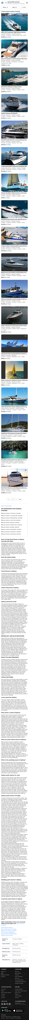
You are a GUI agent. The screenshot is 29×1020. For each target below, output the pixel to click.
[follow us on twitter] (2, 1004)
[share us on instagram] (7, 1004)
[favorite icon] (26, 15)
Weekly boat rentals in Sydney (9, 930)
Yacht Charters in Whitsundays (9, 933)
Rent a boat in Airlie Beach (7, 932)
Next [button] (20, 499)
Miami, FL (17, 994)
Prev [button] (9, 499)
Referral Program (19, 983)
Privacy (3, 1018)
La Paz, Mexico (18, 989)
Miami (2, 990)
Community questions (20, 981)
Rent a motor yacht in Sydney (8, 929)
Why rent (17, 971)
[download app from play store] (6, 1010)
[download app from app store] (18, 1010)
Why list (17, 974)
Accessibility (18, 1018)
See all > (3, 997)
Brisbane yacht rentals (7, 935)
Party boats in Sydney (6, 927)
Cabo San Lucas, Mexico (21, 990)
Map (13, 7)
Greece (3, 996)
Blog (2, 973)
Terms (7, 1018)
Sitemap (12, 1018)
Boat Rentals (18, 973)
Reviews (17, 978)
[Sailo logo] (3, 1015)
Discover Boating (19, 980)
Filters (4, 7)
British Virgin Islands (6, 992)
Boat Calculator (18, 976)
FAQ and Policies (5, 974)
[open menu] (28, 2)
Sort (24, 7)
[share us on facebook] (5, 1004)
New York (3, 989)
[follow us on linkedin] (10, 1004)
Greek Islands (18, 996)
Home (2, 506)
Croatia (3, 994)
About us (3, 971)
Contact (3, 976)
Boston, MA (18, 992)
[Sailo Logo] (2, 3)
